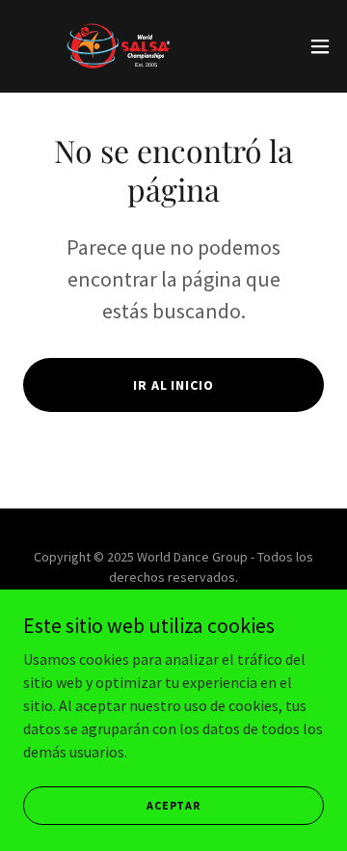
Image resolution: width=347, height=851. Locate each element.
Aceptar (173, 805)
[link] (123, 46)
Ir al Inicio (174, 385)
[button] (320, 46)
